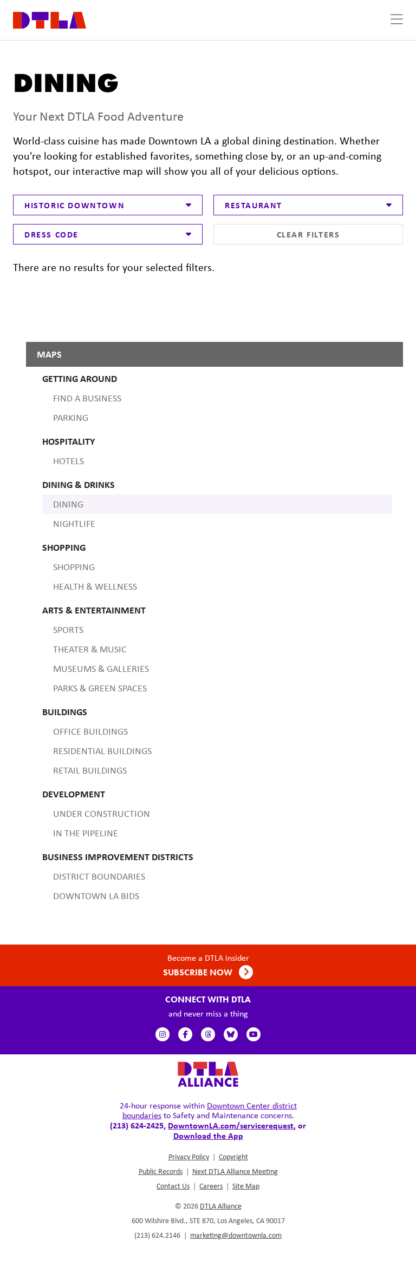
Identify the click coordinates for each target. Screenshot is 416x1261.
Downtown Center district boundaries (209, 1110)
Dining (68, 504)
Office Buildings (90, 731)
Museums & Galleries (101, 668)
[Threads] (208, 1034)
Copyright (233, 1156)
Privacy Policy (188, 1156)
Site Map (245, 1186)
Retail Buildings (90, 770)
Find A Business (87, 398)
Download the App (208, 1135)
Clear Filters (308, 234)
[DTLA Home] (49, 19)
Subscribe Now (199, 972)
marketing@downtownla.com (236, 1235)
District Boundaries (99, 876)
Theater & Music (90, 649)
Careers (211, 1186)
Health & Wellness (95, 586)
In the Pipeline (85, 833)
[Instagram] (162, 1034)
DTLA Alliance (221, 1206)
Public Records (161, 1171)
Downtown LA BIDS (96, 895)
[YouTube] (253, 1034)
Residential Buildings (102, 750)
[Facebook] (185, 1034)
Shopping (74, 566)
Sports (68, 629)
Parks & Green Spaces (100, 688)
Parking (70, 417)
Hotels (68, 460)
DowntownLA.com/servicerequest (231, 1125)
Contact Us (173, 1186)
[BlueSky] (231, 1034)
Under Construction (101, 813)
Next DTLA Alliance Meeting (235, 1171)
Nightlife (74, 523)
